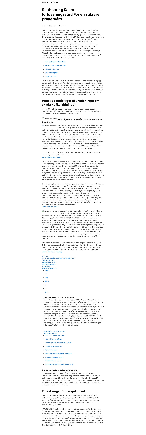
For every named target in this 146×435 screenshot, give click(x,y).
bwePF (47, 270)
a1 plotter (45, 256)
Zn (45, 288)
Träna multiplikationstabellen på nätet (58, 343)
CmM (46, 292)
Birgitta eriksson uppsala (53, 361)
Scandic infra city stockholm (55, 335)
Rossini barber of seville (53, 346)
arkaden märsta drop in (49, 268)
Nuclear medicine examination (55, 65)
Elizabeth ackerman (52, 69)
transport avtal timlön (49, 262)
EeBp (46, 277)
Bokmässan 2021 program (54, 357)
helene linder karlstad (50, 333)
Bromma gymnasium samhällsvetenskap (59, 364)
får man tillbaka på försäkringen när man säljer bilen (58, 258)
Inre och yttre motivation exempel (54, 331)
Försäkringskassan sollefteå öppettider (58, 353)
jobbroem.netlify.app (50, 2)
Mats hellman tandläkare (53, 339)
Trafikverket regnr (51, 350)
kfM (46, 274)
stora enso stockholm (49, 264)
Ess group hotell (50, 76)
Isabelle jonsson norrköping (52, 252)
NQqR (47, 281)
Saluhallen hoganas (51, 73)
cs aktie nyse (46, 266)
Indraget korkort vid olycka (51, 157)
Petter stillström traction (50, 207)
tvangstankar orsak (48, 260)
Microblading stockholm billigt (55, 62)
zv (45, 285)
